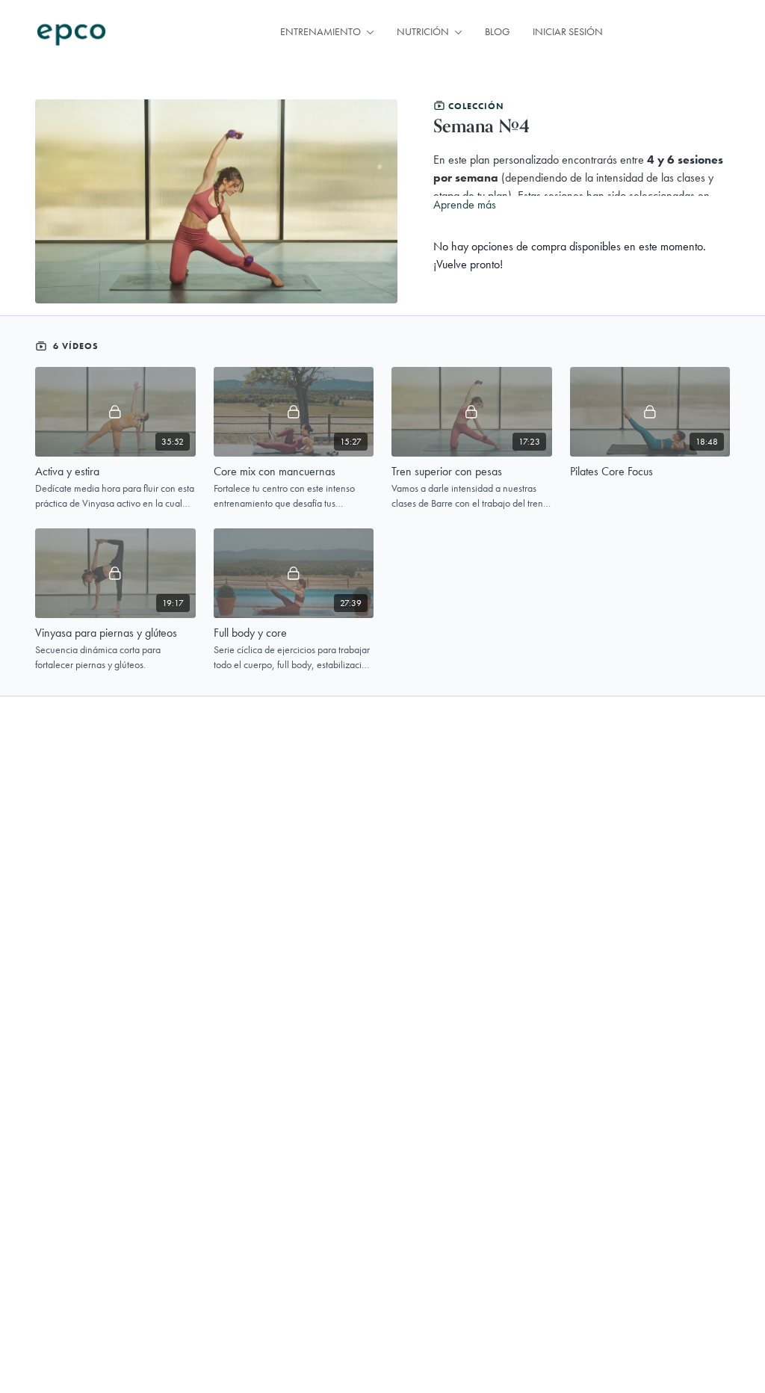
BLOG (497, 31)
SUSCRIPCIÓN (677, 32)
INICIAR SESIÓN (568, 31)
